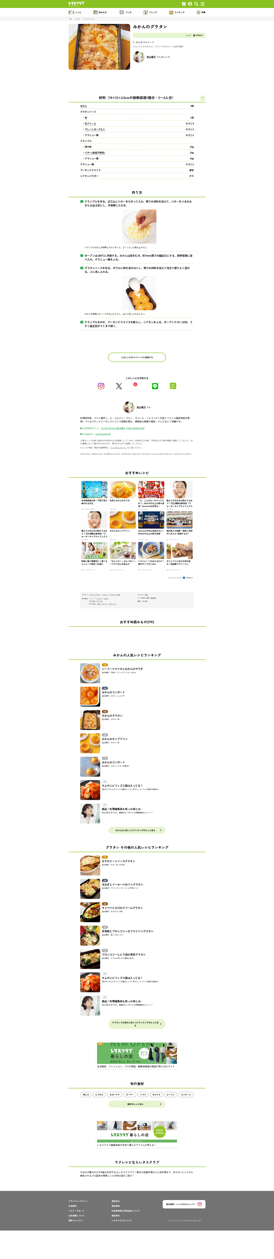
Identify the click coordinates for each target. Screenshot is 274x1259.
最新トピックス (75, 1220)
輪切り (163, 255)
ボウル (111, 201)
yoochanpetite (103, 434)
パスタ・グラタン (94, 595)
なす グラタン (85, 454)
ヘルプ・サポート (76, 1210)
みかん (83, 106)
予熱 (109, 255)
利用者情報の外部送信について (126, 1210)
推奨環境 (116, 1205)
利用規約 (72, 1205)
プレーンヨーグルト (95, 129)
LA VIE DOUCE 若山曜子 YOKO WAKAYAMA (122, 428)
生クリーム (90, 123)
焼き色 (93, 326)
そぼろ (93, 205)
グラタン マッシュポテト (183, 454)
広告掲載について (76, 1215)
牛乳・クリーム (102, 604)
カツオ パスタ (126, 454)
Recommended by (175, 577)
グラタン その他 (115, 595)
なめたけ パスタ (97, 454)
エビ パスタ (137, 454)
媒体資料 (116, 1215)
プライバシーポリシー (78, 1201)
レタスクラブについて (122, 1220)
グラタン (105, 595)
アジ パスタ (146, 454)
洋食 (146, 595)
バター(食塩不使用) (95, 152)
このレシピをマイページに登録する (137, 357)
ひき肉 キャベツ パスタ (112, 454)
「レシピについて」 (118, 447)
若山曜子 (151, 57)
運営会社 (116, 1201)
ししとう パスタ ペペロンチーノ (163, 454)
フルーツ (99, 598)
